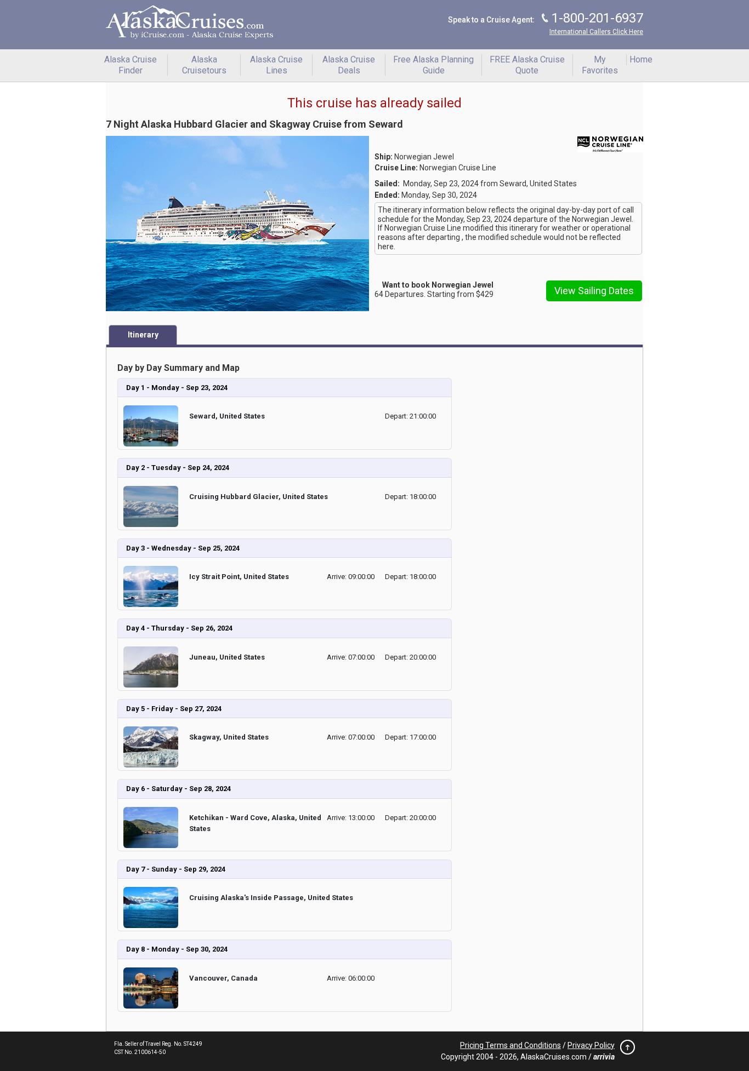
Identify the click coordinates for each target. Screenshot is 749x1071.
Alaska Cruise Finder (130, 65)
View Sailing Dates (594, 290)
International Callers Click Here (596, 32)
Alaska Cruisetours (204, 65)
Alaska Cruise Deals (348, 65)
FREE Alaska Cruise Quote (527, 65)
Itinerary (143, 334)
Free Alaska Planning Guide (433, 65)
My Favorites (600, 65)
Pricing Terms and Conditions (510, 1045)
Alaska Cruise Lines (276, 65)
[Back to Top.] (625, 1050)
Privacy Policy (591, 1045)
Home (640, 59)
